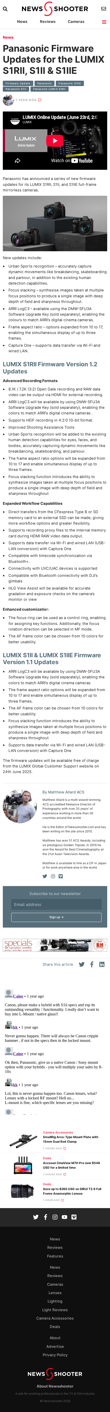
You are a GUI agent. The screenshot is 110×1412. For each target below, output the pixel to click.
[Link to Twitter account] (36, 1217)
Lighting (55, 1301)
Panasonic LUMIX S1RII (49, 89)
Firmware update (18, 83)
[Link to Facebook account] (45, 1217)
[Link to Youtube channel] (64, 1217)
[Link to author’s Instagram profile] (53, 876)
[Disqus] (55, 1051)
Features (55, 1256)
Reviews (48, 21)
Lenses (55, 1293)
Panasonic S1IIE (70, 83)
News (22, 21)
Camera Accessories (58, 1132)
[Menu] (104, 22)
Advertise (55, 1346)
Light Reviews (55, 1310)
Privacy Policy (55, 1355)
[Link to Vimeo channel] (74, 1217)
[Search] (6, 9)
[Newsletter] (104, 8)
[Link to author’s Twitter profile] (44, 876)
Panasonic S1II (16, 89)
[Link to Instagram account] (55, 1217)
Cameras (76, 21)
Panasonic (44, 83)
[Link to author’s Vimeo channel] (61, 876)
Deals (47, 1158)
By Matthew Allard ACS (63, 792)
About (55, 1338)
